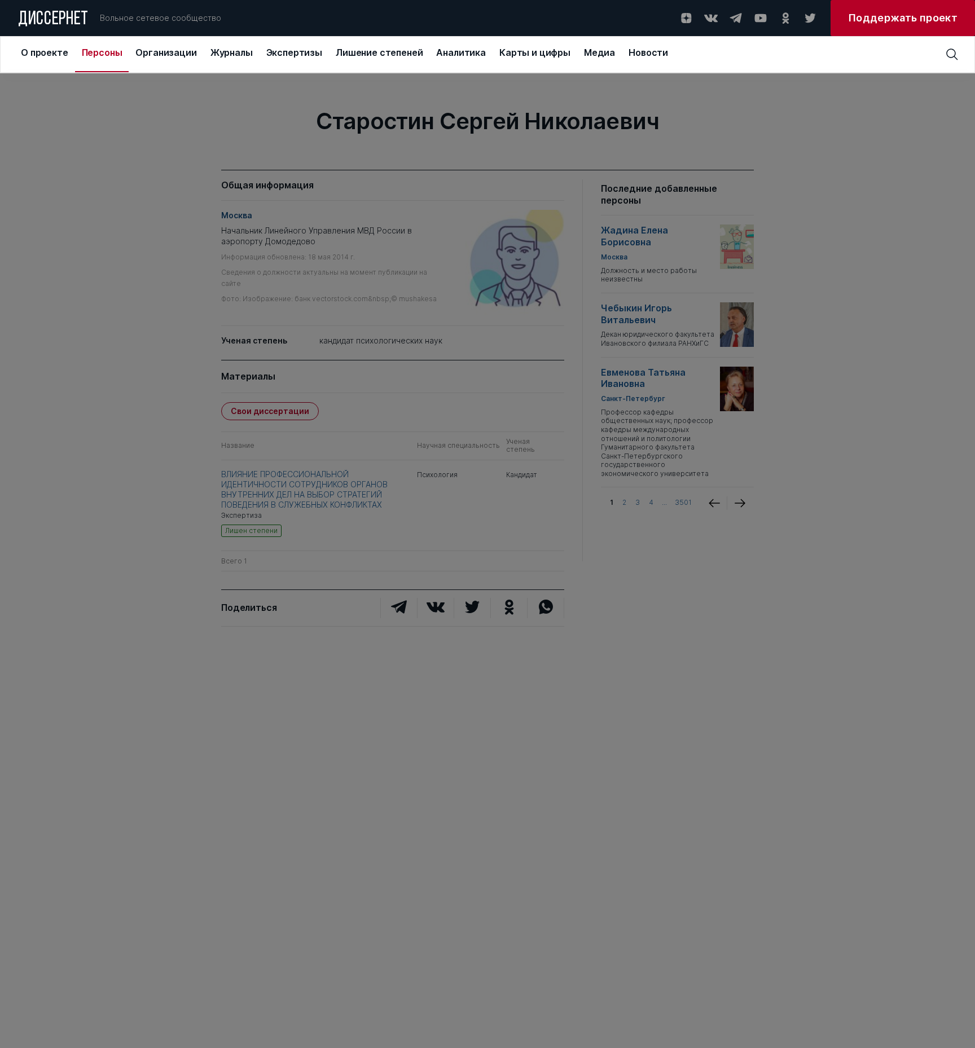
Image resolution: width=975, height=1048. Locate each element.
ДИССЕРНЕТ (53, 19)
